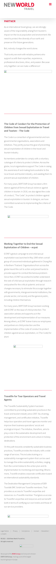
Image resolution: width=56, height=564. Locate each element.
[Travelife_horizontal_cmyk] (28, 516)
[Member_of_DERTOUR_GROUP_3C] (26, 545)
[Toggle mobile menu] (50, 4)
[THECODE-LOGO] (28, 216)
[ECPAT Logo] (28, 346)
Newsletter (45, 531)
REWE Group (16, 554)
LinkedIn (4, 534)
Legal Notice (5, 531)
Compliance (26, 531)
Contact (36, 531)
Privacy (15, 531)
